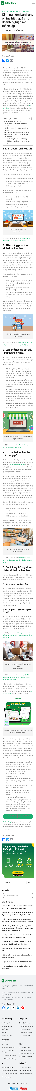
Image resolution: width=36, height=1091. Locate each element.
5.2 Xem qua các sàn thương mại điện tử (19, 142)
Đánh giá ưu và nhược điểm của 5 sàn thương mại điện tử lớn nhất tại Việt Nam (17, 635)
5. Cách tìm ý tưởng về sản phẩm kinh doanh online (17, 136)
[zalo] (8, 1008)
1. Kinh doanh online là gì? (13, 121)
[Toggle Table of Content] (29, 118)
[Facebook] (3, 1008)
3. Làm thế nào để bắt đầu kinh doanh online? (17, 129)
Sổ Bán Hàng (7, 822)
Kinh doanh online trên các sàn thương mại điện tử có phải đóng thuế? (17, 560)
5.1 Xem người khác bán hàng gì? (17, 139)
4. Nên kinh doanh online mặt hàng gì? (17, 132)
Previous (7, 882)
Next (29, 882)
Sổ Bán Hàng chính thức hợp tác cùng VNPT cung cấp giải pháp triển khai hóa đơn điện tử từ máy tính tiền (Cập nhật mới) (17, 928)
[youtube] (23, 1008)
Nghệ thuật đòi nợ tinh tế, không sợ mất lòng (17, 962)
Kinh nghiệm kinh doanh (21, 11)
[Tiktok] (13, 1008)
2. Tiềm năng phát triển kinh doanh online (16, 125)
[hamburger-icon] (34, 2)
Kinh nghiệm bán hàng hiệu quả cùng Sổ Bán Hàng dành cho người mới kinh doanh (16, 677)
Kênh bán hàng (7, 11)
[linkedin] (18, 1008)
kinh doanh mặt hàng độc (17, 465)
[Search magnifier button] (31, 895)
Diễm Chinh (19, 30)
